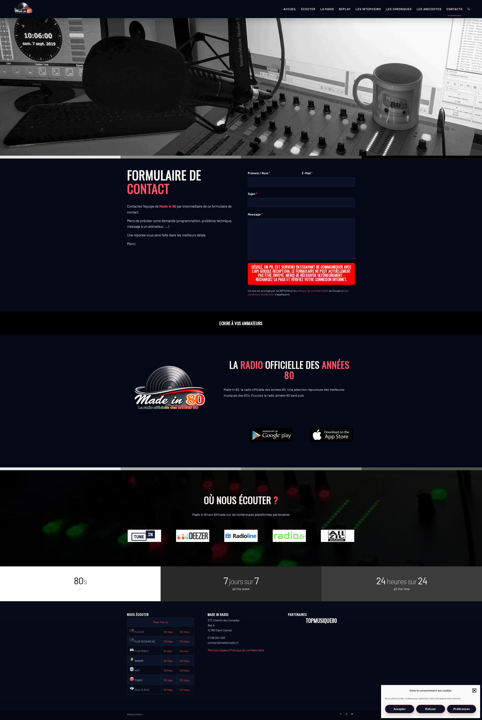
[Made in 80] (23, 9)
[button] (474, 690)
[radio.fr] (289, 536)
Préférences (461, 709)
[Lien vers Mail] (352, 714)
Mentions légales (218, 650)
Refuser (430, 709)
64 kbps (168, 651)
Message (255, 214)
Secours (184, 651)
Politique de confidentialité (247, 650)
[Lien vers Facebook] (341, 714)
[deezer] (192, 536)
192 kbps (168, 631)
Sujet (252, 194)
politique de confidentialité (312, 290)
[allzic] (337, 536)
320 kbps (184, 631)
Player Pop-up (160, 622)
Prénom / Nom (259, 173)
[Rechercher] (468, 9)
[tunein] (144, 536)
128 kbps (168, 641)
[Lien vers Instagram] (346, 714)
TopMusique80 (321, 620)
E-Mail (307, 173)
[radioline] (241, 536)
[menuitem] (290, 9)
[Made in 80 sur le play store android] (271, 435)
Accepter (400, 709)
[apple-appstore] (331, 435)
